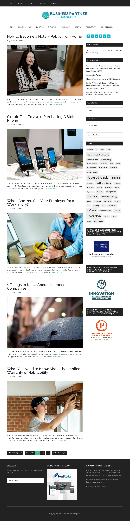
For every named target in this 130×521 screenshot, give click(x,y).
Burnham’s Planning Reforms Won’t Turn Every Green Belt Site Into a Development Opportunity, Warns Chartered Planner (103, 85)
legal (117, 187)
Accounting (90, 149)
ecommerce (103, 167)
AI (96, 149)
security (96, 206)
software (91, 210)
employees (92, 172)
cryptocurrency (106, 160)
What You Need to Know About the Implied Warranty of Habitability (43, 371)
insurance (90, 187)
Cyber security (103, 163)
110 (27, 453)
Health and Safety (103, 183)
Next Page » (62, 453)
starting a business (105, 210)
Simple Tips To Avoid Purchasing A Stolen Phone (42, 118)
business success (98, 154)
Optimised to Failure (93, 75)
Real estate (117, 201)
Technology (94, 216)
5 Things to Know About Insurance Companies (36, 286)
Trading (106, 216)
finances (90, 183)
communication (92, 160)
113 (43, 453)
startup (117, 210)
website (89, 221)
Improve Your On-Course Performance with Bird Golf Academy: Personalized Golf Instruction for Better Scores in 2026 (103, 68)
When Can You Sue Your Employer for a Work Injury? (40, 202)
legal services (90, 192)
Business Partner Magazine (65, 15)
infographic (117, 183)
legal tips (100, 192)
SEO (103, 206)
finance (115, 177)
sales (88, 205)
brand (108, 149)
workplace (98, 221)
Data (111, 163)
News (89, 201)
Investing (99, 187)
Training (114, 216)
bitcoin (102, 149)
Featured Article (97, 177)
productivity (97, 201)
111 (32, 453)
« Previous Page (13, 453)
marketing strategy (109, 196)
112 (37, 453)
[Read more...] (58, 105)
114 (48, 453)
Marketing (92, 196)
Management (111, 192)
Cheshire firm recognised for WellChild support (103, 79)
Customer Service (92, 163)
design (118, 163)
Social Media (112, 206)
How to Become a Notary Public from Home (44, 36)
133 (54, 453)
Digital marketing (91, 167)
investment (108, 187)
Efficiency (113, 167)
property (107, 201)
